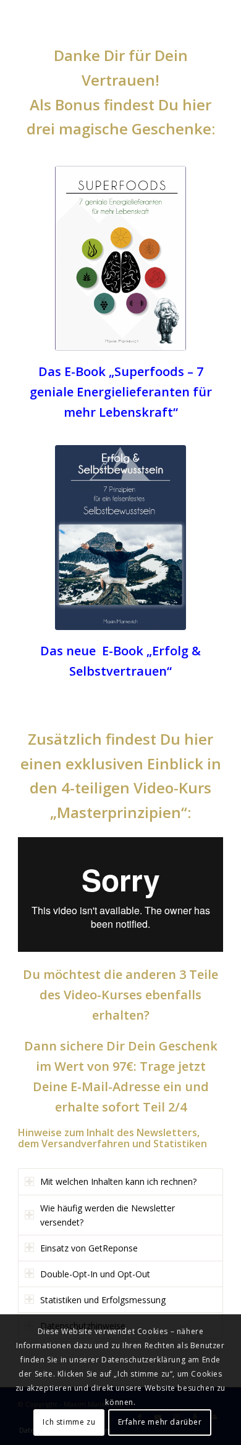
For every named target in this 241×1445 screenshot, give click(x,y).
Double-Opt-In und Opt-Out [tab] (95, 1274)
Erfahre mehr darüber (160, 1422)
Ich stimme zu (69, 1422)
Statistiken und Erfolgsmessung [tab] (103, 1300)
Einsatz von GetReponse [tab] (89, 1248)
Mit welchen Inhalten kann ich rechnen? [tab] (118, 1181)
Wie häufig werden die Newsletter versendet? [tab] (107, 1215)
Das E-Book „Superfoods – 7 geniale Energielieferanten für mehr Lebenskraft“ (121, 391)
